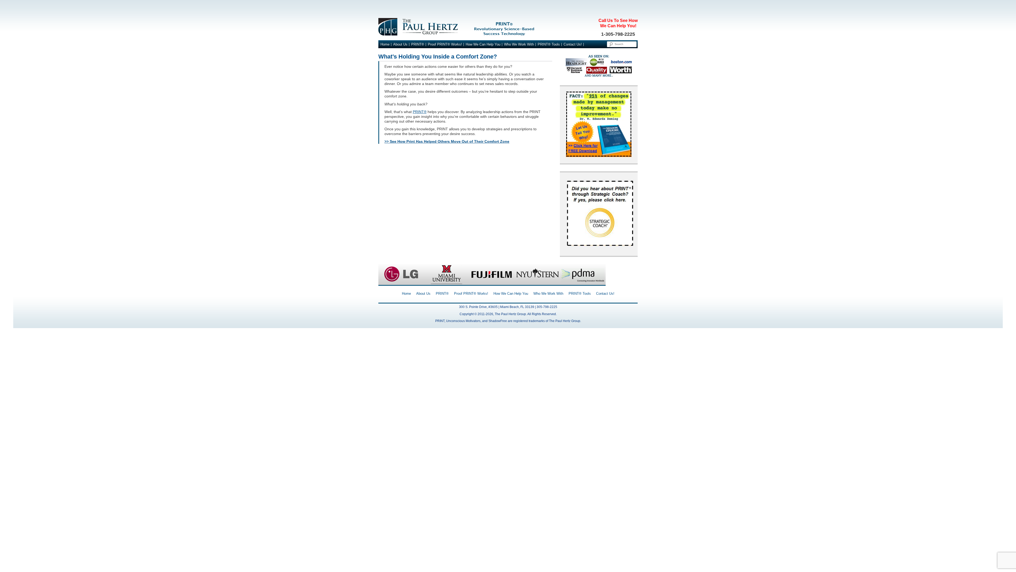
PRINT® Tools (549, 44)
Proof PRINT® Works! (445, 44)
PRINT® (417, 44)
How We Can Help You (483, 44)
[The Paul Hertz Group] (508, 26)
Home (384, 44)
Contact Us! (573, 44)
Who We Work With (519, 44)
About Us (400, 44)
